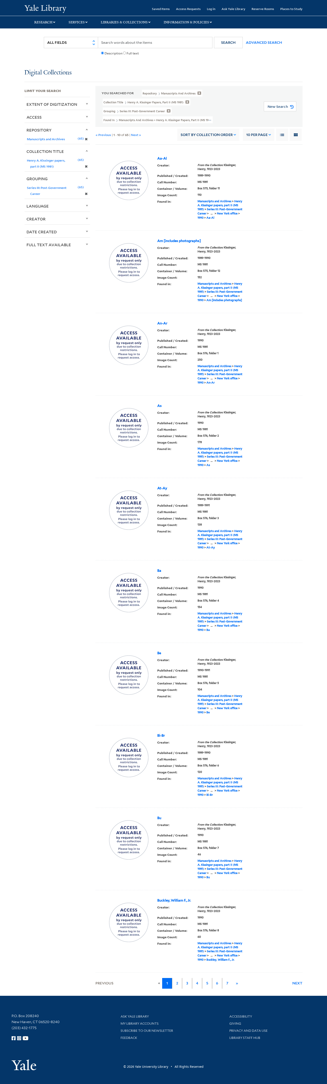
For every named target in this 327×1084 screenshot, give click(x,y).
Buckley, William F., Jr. (174, 900)
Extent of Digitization (51, 104)
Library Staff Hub (244, 1038)
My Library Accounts (140, 1023)
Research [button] (43, 22)
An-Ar (162, 323)
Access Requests (188, 9)
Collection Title (45, 151)
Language (37, 206)
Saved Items (161, 9)
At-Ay (162, 488)
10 (257, 135)
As (159, 406)
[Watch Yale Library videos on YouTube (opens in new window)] (25, 1038)
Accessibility (240, 1016)
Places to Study (291, 9)
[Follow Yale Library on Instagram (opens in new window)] (19, 1038)
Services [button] (77, 22)
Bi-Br (161, 736)
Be (159, 653)
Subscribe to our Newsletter (147, 1030)
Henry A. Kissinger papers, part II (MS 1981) (220, 205)
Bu (159, 818)
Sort (207, 135)
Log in (211, 9)
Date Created (41, 231)
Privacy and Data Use (248, 1030)
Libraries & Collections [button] (124, 22)
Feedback (129, 1038)
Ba (159, 571)
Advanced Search (264, 42)
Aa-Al (162, 158)
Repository (39, 130)
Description (113, 53)
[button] (228, 42)
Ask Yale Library (233, 9)
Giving (235, 1023)
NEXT (297, 983)
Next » (136, 135)
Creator (36, 219)
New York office (227, 213)
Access (34, 117)
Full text (133, 53)
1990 (201, 217)
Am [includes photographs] (179, 241)
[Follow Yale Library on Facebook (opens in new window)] (14, 1038)
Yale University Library (45, 8)
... (212, 213)
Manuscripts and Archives (214, 201)
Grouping (37, 178)
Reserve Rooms (263, 9)
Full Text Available (48, 244)
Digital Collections (48, 72)
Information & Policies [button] (186, 22)
